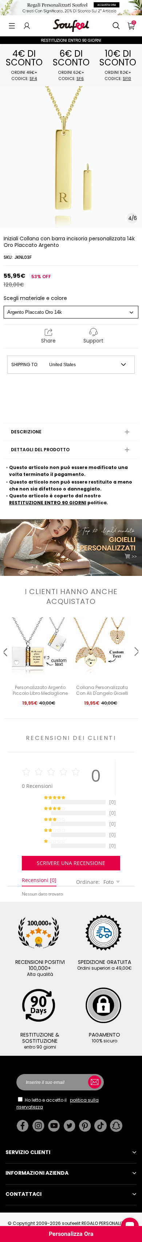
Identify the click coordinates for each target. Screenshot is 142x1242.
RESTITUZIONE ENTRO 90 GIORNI (47, 503)
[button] (11, 26)
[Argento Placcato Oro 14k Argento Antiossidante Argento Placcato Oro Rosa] (71, 312)
